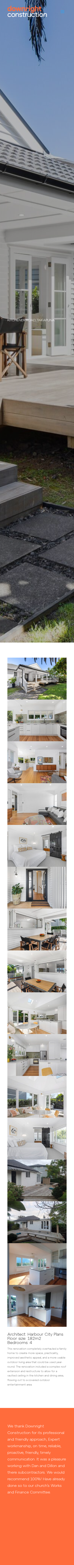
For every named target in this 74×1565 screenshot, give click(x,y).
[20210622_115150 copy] (37, 1284)
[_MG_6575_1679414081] (37, 698)
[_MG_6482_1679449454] (37, 782)
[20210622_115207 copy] (37, 1326)
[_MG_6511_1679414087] (37, 866)
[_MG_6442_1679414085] (37, 740)
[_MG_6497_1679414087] (37, 1158)
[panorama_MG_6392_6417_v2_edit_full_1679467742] (37, 1117)
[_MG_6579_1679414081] (37, 991)
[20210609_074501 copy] (37, 1242)
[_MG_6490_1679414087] (37, 824)
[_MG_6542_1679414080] (37, 949)
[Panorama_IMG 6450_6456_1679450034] (37, 1033)
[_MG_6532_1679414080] (37, 907)
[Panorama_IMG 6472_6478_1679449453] (37, 1075)
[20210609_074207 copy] (37, 1200)
